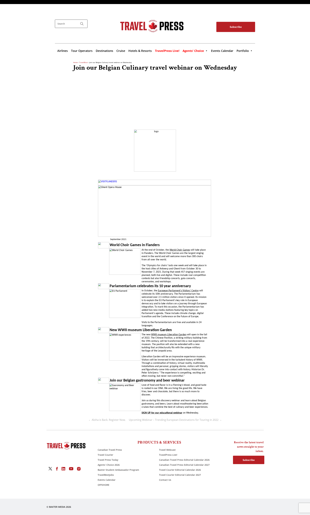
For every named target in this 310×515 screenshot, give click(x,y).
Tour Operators (82, 51)
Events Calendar (222, 51)
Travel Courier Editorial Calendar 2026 (180, 469)
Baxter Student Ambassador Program (118, 469)
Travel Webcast (167, 449)
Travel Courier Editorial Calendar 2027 (180, 474)
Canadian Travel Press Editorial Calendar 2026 (184, 459)
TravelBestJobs (106, 474)
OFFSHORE (103, 484)
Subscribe (236, 26)
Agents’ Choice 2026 (109, 464)
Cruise (120, 51)
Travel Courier (105, 454)
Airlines (62, 51)
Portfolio (243, 51)
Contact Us (165, 479)
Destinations (104, 51)
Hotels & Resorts (140, 51)
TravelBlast (83, 62)
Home (75, 62)
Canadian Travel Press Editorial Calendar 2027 (184, 464)
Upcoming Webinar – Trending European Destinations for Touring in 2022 (173, 420)
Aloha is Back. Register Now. (109, 420)
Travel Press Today (108, 459)
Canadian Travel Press (110, 449)
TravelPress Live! (168, 454)
